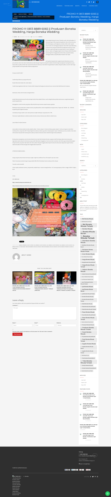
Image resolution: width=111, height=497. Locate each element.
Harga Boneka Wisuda (88, 259)
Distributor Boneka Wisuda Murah (87, 246)
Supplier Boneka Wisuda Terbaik (87, 352)
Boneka (40, 36)
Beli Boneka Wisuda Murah (86, 221)
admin (15, 36)
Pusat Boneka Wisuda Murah (88, 336)
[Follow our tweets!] (93, 476)
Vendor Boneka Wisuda (87, 365)
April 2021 (83, 114)
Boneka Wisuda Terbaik (88, 237)
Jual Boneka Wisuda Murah (87, 290)
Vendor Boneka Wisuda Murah (89, 368)
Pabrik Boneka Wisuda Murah (88, 306)
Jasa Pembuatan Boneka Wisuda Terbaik (87, 283)
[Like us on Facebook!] (90, 476)
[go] (95, 30)
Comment (15, 305)
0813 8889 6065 (35, 2)
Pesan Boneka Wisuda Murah (88, 315)
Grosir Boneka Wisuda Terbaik (87, 256)
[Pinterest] (91, 2)
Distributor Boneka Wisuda (88, 241)
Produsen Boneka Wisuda (88, 325)
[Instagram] (97, 476)
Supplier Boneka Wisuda (89, 344)
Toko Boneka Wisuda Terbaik (86, 362)
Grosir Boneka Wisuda (88, 254)
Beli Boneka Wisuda (87, 219)
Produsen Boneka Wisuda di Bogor (49, 246)
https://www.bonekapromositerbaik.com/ (21, 182)
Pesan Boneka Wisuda (88, 312)
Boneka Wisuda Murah (88, 232)
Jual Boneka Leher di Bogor (53, 245)
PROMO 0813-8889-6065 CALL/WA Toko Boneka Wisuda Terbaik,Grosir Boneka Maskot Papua (21, 288)
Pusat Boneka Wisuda (86, 333)
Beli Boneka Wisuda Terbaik (87, 225)
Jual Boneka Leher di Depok (66, 245)
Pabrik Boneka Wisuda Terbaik (89, 309)
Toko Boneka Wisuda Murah (88, 358)
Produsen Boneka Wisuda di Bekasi (33, 246)
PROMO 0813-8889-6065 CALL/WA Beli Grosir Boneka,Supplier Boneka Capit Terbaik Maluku (88, 82)
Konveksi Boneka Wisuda (87, 296)
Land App (83, 133)
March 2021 (84, 117)
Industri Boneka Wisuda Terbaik (87, 276)
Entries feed (84, 151)
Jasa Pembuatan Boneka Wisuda (87, 279)
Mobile (82, 135)
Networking (84, 138)
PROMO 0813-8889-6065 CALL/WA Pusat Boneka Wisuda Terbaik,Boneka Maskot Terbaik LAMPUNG (44, 288)
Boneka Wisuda (87, 229)
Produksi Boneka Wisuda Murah (87, 322)
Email (36, 323)
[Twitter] (89, 2)
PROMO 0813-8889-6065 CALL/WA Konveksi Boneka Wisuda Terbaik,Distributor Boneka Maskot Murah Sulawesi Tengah (66, 288)
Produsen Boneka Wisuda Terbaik (87, 328)
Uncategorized (84, 140)
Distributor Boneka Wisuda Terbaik (87, 250)
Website (59, 323)
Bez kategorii (84, 128)
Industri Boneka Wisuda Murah (89, 274)
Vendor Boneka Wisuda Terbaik (87, 370)
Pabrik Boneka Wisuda (87, 303)
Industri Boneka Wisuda (87, 270)
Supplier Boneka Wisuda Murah (87, 347)
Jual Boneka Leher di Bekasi (40, 245)
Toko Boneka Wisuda (85, 355)
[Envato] (93, 2)
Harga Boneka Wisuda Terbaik (87, 266)
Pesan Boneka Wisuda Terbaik (87, 318)
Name (14, 323)
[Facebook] (87, 2)
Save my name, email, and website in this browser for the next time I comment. (32, 331)
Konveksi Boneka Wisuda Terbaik (87, 300)
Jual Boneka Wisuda (87, 286)
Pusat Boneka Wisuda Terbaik (87, 340)
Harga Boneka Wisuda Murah (88, 262)
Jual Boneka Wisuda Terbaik (88, 293)
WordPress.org (84, 156)
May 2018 (83, 119)
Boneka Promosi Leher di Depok (26, 245)
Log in (82, 149)
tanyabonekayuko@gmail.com (89, 455)
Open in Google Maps (85, 464)
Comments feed (85, 154)
